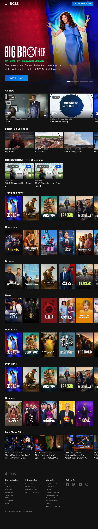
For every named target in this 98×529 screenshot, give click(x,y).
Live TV (7, 487)
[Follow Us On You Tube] (80, 484)
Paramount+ (9, 495)
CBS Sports (9, 501)
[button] (7, 4)
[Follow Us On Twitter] (73, 484)
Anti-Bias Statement (53, 506)
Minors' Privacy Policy (32, 492)
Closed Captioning (52, 492)
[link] (82, 4)
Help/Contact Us (51, 484)
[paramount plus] (14, 3)
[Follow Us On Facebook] (67, 484)
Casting (48, 489)
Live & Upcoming (32, 160)
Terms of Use (29, 484)
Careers (48, 503)
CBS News (8, 498)
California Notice (31, 489)
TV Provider (9, 492)
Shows (7, 484)
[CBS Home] (10, 473)
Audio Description (52, 495)
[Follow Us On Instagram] (86, 484)
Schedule (8, 489)
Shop (7, 503)
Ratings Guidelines (52, 498)
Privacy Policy (30, 487)
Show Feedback (51, 487)
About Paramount (52, 501)
